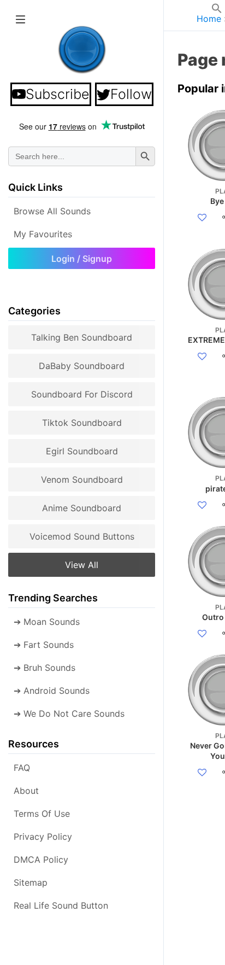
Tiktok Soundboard (82, 422)
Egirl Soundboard (82, 451)
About (26, 790)
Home (209, 18)
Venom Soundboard (82, 479)
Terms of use (42, 813)
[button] (216, 10)
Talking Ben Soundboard (81, 337)
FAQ (22, 767)
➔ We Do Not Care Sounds (69, 713)
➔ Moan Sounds (47, 621)
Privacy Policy (43, 836)
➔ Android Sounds (52, 690)
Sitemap (31, 882)
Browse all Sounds (52, 211)
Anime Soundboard (81, 507)
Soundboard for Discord (82, 394)
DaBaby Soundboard (82, 365)
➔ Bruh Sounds (44, 667)
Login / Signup (81, 258)
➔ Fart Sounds (44, 644)
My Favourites (43, 234)
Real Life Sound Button (61, 905)
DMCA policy (41, 859)
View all (81, 564)
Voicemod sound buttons (81, 536)
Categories (34, 311)
